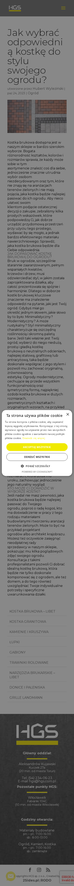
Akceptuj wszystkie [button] (37, 447)
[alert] (37, 443)
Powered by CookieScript (37, 471)
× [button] (67, 414)
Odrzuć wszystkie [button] (37, 457)
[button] (37, 466)
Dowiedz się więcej (33, 438)
